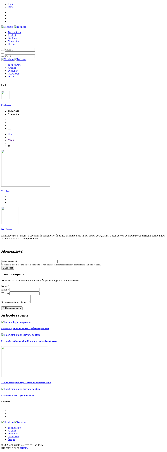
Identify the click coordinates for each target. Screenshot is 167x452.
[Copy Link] (9, 129)
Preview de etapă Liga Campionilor (17, 395)
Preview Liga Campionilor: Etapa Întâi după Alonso (25, 328)
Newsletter (13, 41)
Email (5, 289)
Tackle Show (14, 32)
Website (5, 293)
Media (11, 140)
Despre (11, 44)
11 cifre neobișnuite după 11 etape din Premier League (26, 382)
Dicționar (12, 38)
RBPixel (24, 448)
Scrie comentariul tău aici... (15, 302)
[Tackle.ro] (13, 26)
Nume (5, 286)
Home (11, 134)
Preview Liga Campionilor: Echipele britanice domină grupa (29, 341)
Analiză (12, 35)
